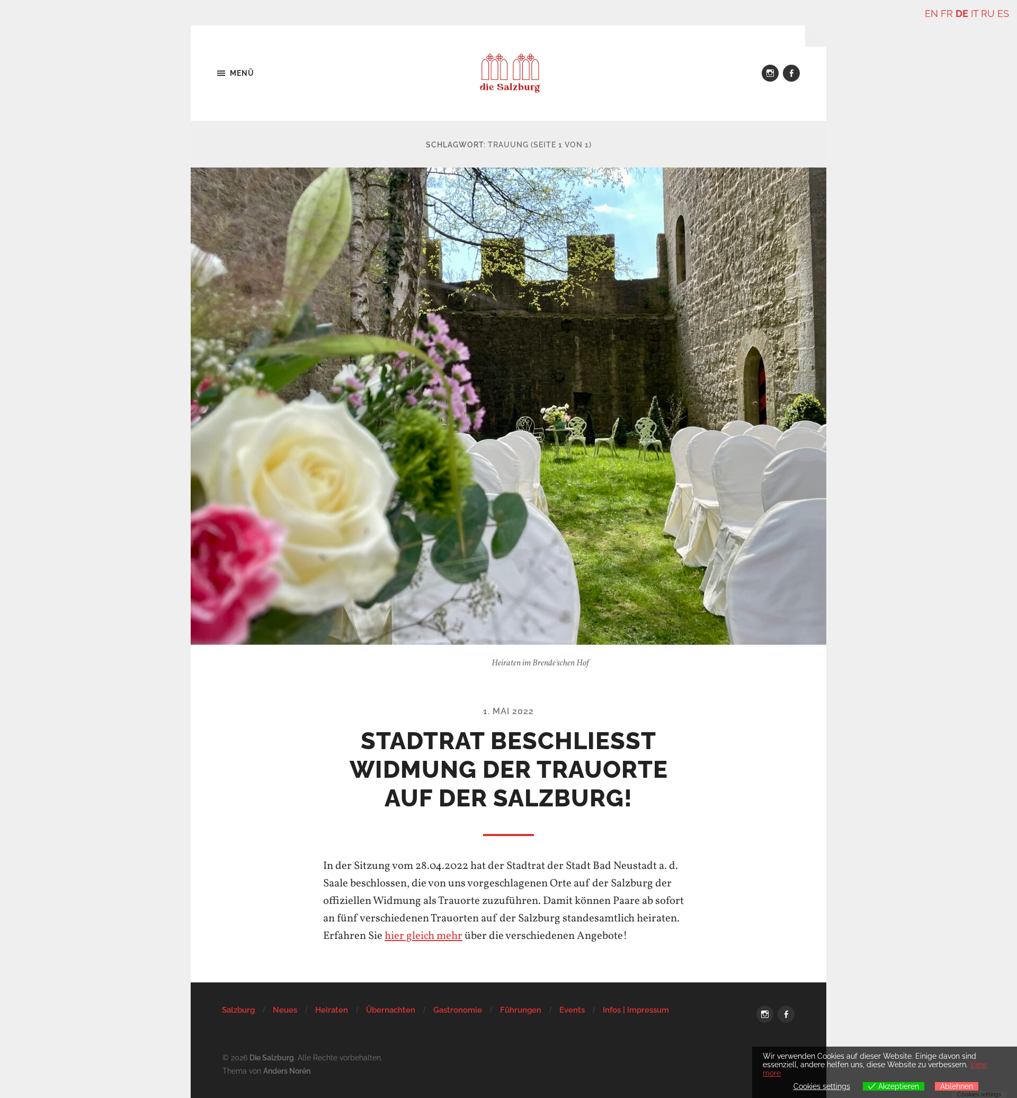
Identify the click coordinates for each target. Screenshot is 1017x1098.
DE (962, 13)
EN (931, 13)
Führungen (520, 1010)
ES (1003, 13)
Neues (285, 1010)
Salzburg (238, 1010)
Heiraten (331, 1010)
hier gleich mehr (423, 936)
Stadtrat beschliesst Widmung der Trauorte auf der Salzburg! (509, 769)
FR (947, 13)
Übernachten (390, 1010)
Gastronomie (457, 1010)
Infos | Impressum (636, 1010)
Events (572, 1010)
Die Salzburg (271, 1057)
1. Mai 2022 (508, 711)
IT (974, 13)
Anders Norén (286, 1070)
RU (988, 13)
